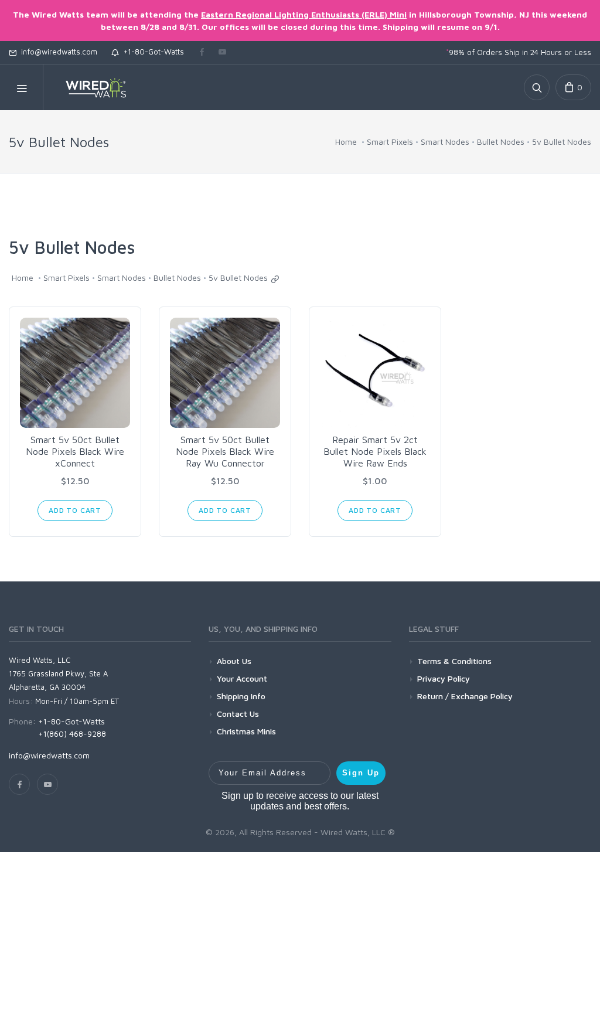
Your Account (242, 678)
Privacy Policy (443, 678)
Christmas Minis (246, 731)
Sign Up (361, 772)
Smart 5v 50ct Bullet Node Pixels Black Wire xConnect (75, 451)
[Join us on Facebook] (202, 52)
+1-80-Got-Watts (151, 51)
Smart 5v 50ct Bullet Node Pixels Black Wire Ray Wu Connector (225, 451)
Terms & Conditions (454, 661)
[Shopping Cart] (573, 87)
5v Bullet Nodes (561, 142)
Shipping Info (241, 696)
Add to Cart (75, 510)
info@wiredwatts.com (56, 51)
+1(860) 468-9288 (72, 733)
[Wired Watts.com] (88, 87)
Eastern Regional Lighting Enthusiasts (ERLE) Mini (304, 14)
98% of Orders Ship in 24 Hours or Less (518, 52)
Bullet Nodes (500, 142)
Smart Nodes (445, 142)
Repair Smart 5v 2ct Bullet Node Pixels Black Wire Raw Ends (375, 451)
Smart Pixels (390, 142)
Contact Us (238, 714)
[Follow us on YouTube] (222, 52)
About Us (234, 661)
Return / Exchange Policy (465, 696)
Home (346, 142)
